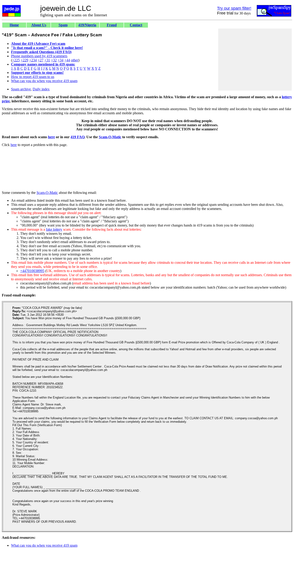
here (51, 137)
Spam (63, 25)
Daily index (41, 89)
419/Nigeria (87, 25)
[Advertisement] (254, 59)
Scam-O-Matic (110, 137)
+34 (60, 60)
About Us (38, 25)
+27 (40, 60)
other (74, 60)
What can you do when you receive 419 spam (44, 81)
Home (14, 25)
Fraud (112, 25)
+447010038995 (32, 271)
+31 (47, 60)
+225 (16, 60)
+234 (33, 60)
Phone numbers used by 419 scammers (39, 56)
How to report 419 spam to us (32, 77)
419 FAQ (78, 137)
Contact (136, 25)
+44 (67, 60)
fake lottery (54, 229)
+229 (24, 60)
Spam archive (21, 89)
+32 (54, 60)
